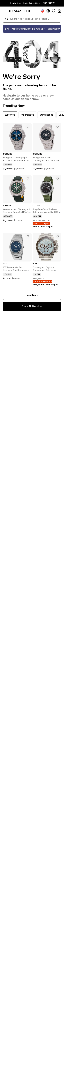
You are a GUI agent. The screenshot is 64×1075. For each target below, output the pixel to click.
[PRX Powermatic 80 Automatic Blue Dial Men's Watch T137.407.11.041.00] (27, 236)
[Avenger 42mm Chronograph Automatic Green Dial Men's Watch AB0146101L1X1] (27, 178)
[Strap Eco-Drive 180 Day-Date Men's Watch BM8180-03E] (57, 178)
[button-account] (48, 11)
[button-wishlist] (54, 11)
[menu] (5, 11)
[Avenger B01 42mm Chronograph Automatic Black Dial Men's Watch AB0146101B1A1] (57, 126)
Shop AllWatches (32, 306)
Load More (32, 295)
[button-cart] (59, 11)
